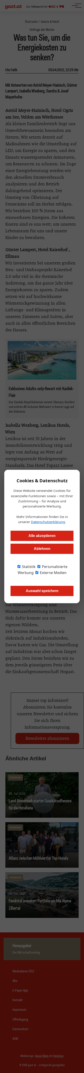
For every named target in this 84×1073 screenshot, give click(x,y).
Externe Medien (53, 572)
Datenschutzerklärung (48, 522)
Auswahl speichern (42, 591)
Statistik (28, 566)
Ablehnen (42, 549)
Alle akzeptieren (42, 536)
